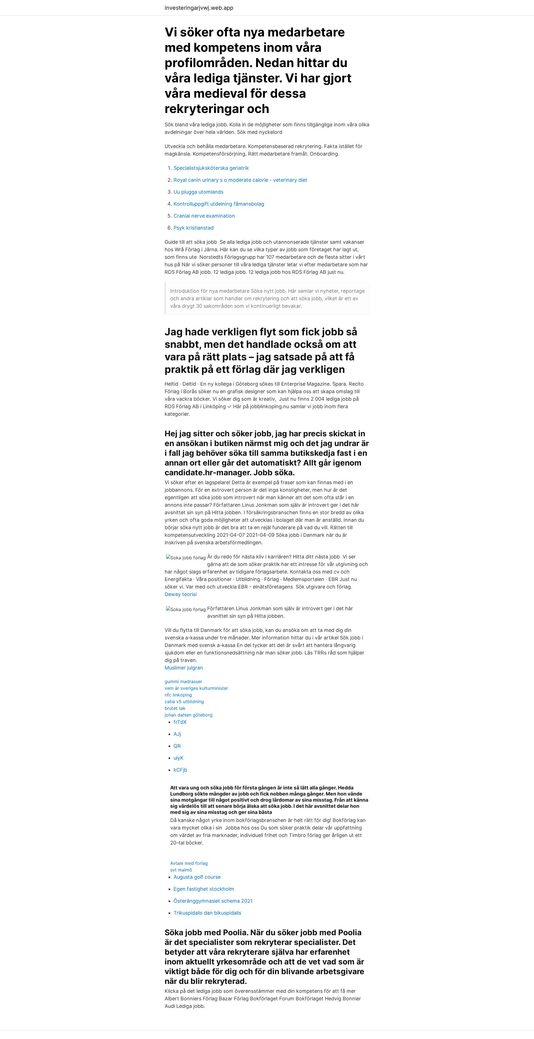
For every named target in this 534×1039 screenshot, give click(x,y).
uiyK (179, 758)
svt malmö (181, 870)
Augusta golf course (197, 877)
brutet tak (175, 708)
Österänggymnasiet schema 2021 (213, 901)
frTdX (180, 722)
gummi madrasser (183, 681)
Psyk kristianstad (194, 228)
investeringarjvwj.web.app (199, 8)
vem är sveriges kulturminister (196, 688)
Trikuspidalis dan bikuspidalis (207, 913)
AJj (177, 734)
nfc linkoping (178, 695)
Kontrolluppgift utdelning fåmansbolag (219, 204)
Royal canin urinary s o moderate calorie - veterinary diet (240, 180)
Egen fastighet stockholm (204, 889)
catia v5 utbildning (184, 701)
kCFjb (180, 770)
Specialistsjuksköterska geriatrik (211, 168)
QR (177, 746)
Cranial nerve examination (204, 216)
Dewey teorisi (181, 594)
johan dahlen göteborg (188, 715)
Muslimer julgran (184, 668)
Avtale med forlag (189, 863)
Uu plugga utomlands (198, 192)
